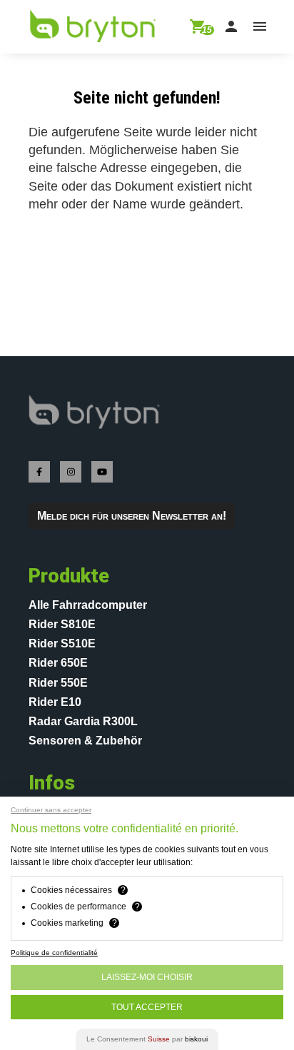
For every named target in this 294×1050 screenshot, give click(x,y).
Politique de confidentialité (54, 952)
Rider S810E (62, 624)
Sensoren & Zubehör (85, 741)
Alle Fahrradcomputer (88, 605)
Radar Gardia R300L (83, 721)
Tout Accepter (147, 1007)
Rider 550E (58, 683)
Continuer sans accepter (51, 810)
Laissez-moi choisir (147, 977)
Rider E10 (55, 702)
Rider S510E (62, 643)
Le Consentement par (147, 1039)
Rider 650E (58, 663)
